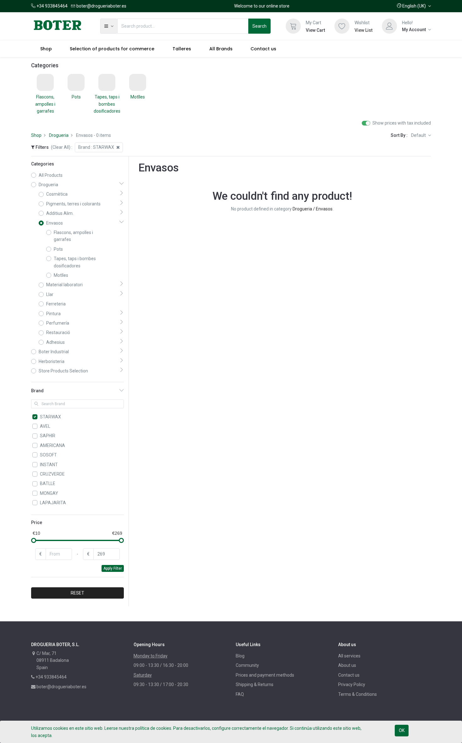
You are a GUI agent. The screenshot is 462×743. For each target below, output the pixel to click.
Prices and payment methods (265, 675)
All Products (51, 175)
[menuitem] (46, 48)
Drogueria (59, 135)
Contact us (349, 675)
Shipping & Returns (254, 684)
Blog (240, 655)
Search (259, 26)
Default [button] (419, 135)
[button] (414, 6)
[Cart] (293, 26)
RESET (77, 592)
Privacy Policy (351, 684)
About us (347, 665)
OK (401, 730)
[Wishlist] (341, 26)
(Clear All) (60, 147)
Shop (36, 135)
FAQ (240, 694)
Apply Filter (112, 568)
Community (247, 665)
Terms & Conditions (357, 694)
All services (349, 655)
